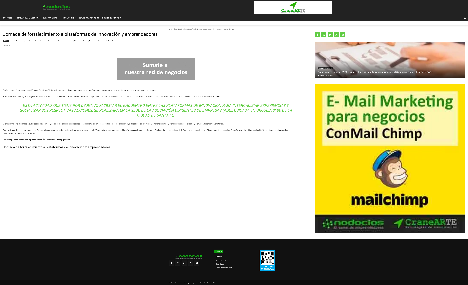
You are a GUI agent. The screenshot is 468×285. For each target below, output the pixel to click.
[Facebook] (19, 51)
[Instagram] (323, 34)
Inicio (170, 29)
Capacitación (178, 29)
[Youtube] (342, 34)
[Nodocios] (56, 7)
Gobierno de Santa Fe (65, 41)
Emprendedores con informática (45, 41)
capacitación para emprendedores (21, 41)
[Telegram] (42, 51)
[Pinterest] (31, 51)
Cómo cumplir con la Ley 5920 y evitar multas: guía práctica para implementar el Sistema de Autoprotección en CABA (375, 72)
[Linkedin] (36, 51)
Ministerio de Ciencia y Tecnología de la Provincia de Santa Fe (93, 41)
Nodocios (321, 75)
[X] (25, 51)
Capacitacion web (325, 68)
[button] (465, 18)
